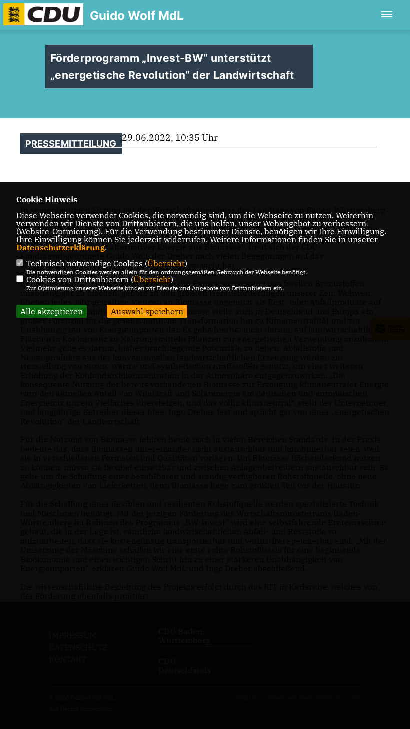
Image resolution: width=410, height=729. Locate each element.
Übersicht (166, 263)
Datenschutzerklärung (60, 247)
